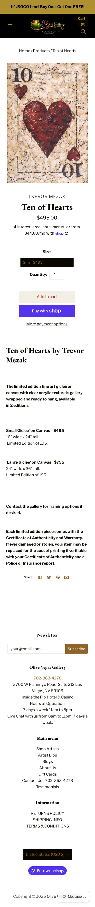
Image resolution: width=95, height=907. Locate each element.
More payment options (46, 324)
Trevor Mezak (47, 196)
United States (45, 854)
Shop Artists (47, 749)
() (81, 21)
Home (24, 51)
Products (41, 51)
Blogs (47, 761)
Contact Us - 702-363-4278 (47, 780)
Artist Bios (47, 755)
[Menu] (10, 26)
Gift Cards (47, 774)
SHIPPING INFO (47, 819)
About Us (47, 768)
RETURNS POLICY (47, 813)
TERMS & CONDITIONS (47, 826)
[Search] (83, 31)
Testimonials (47, 787)
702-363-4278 (48, 678)
